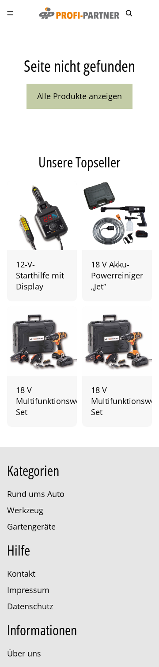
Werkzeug (25, 510)
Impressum (28, 590)
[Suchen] (129, 13)
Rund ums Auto (35, 494)
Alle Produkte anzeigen (79, 96)
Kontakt (21, 573)
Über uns (24, 653)
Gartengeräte (31, 526)
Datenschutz (30, 606)
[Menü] (10, 13)
